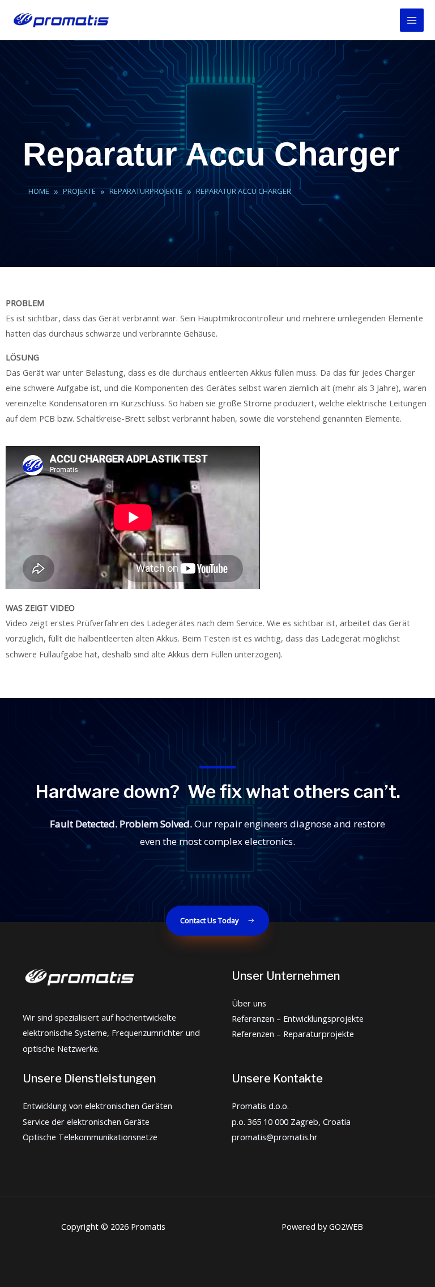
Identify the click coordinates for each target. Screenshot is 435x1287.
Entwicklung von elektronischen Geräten (97, 1105)
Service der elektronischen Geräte (86, 1121)
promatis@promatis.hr (275, 1136)
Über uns (249, 1003)
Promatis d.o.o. (260, 1105)
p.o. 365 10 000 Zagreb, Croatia (291, 1121)
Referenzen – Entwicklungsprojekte (298, 1018)
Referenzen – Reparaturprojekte (293, 1033)
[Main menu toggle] (412, 20)
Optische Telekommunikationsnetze (90, 1136)
